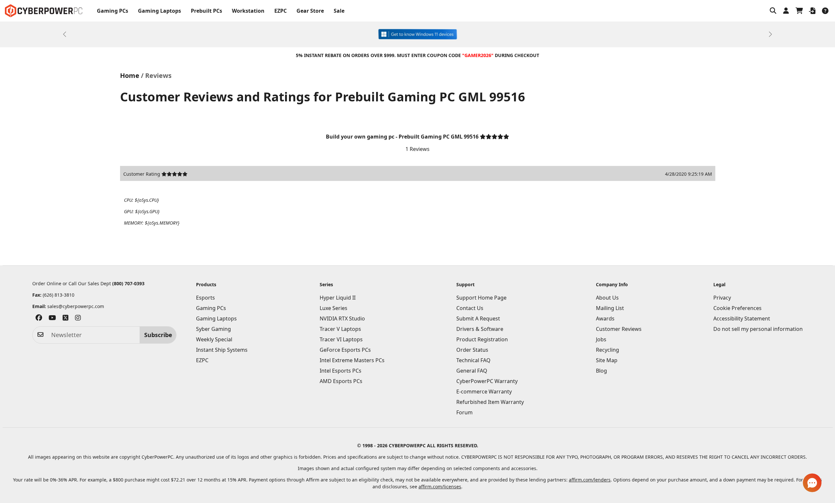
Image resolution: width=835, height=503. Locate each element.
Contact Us (469, 308)
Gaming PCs (112, 10)
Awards (605, 318)
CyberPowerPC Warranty (487, 381)
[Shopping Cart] (799, 10)
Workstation (248, 10)
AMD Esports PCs (341, 381)
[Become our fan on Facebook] (39, 319)
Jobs (601, 339)
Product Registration (482, 339)
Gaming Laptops (159, 10)
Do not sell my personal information (758, 329)
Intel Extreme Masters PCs (352, 360)
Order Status (472, 349)
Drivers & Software (479, 329)
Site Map (606, 360)
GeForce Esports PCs (345, 349)
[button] (773, 10)
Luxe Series (333, 308)
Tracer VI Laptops (341, 339)
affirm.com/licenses (439, 486)
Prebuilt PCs (206, 10)
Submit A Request (478, 318)
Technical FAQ (473, 360)
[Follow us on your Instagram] (78, 319)
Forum (464, 412)
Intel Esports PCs (340, 370)
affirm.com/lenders (590, 480)
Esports (205, 297)
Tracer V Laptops (340, 329)
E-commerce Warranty (484, 391)
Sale (339, 10)
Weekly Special (214, 339)
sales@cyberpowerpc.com (75, 306)
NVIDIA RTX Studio (342, 318)
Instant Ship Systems (222, 349)
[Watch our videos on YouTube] (52, 319)
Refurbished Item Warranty (490, 402)
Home (129, 75)
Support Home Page (481, 297)
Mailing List (610, 308)
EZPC (280, 10)
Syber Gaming (213, 329)
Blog (601, 370)
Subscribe (158, 335)
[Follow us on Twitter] (65, 319)
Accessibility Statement (741, 318)
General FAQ (471, 370)
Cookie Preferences (737, 308)
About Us (607, 297)
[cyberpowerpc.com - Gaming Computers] (43, 11)
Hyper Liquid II (338, 297)
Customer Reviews (619, 329)
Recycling (607, 349)
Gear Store (310, 10)
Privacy (722, 297)
